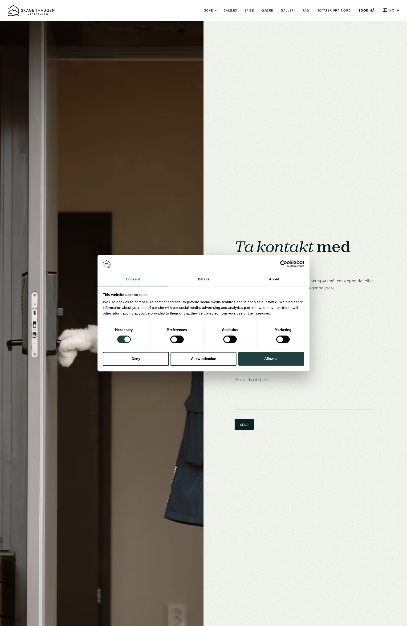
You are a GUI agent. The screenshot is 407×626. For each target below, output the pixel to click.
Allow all (271, 359)
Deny (136, 359)
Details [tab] (203, 279)
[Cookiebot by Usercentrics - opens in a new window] (283, 263)
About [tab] (274, 279)
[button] (210, 10)
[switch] (177, 339)
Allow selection (203, 359)
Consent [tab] (133, 279)
